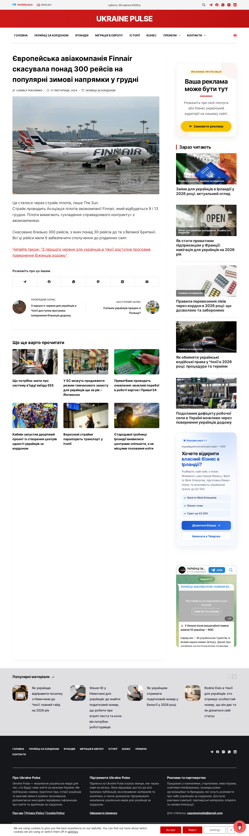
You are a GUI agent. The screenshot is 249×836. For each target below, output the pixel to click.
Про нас (17, 813)
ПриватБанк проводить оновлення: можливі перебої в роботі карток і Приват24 (136, 385)
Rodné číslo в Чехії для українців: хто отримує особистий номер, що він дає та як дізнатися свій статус (220, 702)
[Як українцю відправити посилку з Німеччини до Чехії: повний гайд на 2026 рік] (20, 693)
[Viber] (98, 282)
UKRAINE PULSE (124, 18)
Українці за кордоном (51, 35)
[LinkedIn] (235, 4)
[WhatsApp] (222, 4)
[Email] (147, 282)
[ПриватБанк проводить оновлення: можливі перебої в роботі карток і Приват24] (136, 361)
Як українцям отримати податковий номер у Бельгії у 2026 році (162, 696)
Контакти (194, 35)
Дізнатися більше (206, 525)
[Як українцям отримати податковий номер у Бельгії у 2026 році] (135, 693)
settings (73, 831)
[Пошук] (203, 4)
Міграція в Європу (109, 35)
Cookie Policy (55, 813)
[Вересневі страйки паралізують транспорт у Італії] (86, 415)
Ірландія (82, 35)
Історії (135, 35)
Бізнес (151, 35)
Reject (192, 830)
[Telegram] (210, 4)
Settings (215, 830)
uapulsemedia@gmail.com (205, 813)
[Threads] (122, 282)
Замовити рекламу (206, 126)
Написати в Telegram (206, 536)
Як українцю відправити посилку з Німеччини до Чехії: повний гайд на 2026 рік (47, 699)
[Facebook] (216, 4)
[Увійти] (235, 35)
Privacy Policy (34, 813)
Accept (170, 830)
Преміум (170, 35)
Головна (21, 35)
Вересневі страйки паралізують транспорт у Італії (83, 439)
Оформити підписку (103, 813)
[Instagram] (229, 4)
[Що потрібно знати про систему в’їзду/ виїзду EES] (35, 361)
